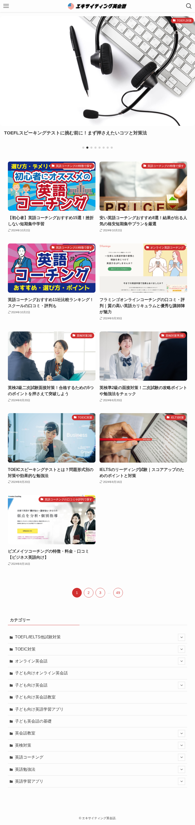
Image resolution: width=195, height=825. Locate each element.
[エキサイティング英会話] (97, 6)
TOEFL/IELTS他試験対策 (38, 637)
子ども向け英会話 (31, 685)
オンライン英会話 (31, 661)
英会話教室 (25, 733)
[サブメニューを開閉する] (181, 637)
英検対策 (23, 745)
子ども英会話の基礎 (33, 721)
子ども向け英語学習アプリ (39, 709)
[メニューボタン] (6, 6)
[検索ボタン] (189, 6)
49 (118, 593)
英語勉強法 (25, 769)
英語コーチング (29, 757)
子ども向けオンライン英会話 (41, 673)
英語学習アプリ (29, 781)
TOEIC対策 (25, 649)
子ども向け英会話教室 (35, 697)
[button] (83, 148)
